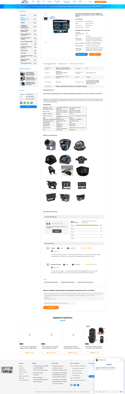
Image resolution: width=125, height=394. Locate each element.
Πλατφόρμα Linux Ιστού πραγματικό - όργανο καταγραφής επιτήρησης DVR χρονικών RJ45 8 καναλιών (59, 368)
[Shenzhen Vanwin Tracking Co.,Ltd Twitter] (71, 385)
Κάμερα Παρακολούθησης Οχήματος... (28, 19)
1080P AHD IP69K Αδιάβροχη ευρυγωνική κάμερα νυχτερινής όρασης (31, 78)
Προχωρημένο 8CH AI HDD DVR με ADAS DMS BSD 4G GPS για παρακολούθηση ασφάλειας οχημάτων (59, 375)
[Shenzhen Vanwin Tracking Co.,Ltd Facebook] (75, 385)
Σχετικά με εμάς (23, 372)
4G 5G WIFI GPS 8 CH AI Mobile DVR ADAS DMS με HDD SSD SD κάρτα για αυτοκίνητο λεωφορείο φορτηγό (59, 382)
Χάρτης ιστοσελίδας (24, 376)
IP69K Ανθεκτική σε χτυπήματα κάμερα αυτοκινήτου (30, 83)
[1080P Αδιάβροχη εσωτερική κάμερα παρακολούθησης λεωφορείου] (22, 73)
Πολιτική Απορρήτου (24, 380)
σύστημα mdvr (28, 50)
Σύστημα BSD (28, 44)
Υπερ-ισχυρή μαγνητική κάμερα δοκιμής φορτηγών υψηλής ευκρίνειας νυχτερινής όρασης (50, 348)
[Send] (121, 391)
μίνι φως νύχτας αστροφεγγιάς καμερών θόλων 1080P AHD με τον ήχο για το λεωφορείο (28, 348)
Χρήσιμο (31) (56, 251)
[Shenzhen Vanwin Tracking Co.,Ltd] (24, 2)
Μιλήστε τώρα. (100, 2)
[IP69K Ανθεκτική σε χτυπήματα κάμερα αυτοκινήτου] (22, 83)
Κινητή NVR (28, 53)
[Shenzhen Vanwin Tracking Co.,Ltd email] (21, 103)
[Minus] (121, 360)
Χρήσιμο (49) (56, 267)
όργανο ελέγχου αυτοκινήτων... (28, 31)
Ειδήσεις (21, 374)
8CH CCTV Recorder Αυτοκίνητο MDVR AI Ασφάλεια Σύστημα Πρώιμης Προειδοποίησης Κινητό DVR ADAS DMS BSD (40, 380)
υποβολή (51, 307)
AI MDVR (28, 22)
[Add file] (96, 391)
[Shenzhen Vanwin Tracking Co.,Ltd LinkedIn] (78, 385)
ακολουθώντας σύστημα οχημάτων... (28, 56)
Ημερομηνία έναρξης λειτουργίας (38, 373)
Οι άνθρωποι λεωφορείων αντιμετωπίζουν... (28, 26)
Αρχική (20, 366)
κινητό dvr (28, 15)
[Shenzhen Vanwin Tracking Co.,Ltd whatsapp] (25, 103)
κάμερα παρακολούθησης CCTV (67, 282)
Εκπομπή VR (22, 370)
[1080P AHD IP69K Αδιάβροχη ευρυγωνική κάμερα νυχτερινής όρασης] (22, 78)
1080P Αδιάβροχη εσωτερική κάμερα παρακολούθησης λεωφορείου (30, 73)
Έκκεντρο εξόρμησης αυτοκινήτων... (28, 34)
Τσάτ (28, 106)
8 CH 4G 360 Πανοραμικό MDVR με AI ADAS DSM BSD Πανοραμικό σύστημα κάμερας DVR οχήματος (40, 368)
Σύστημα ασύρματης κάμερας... (28, 38)
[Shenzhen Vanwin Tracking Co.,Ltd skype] (31, 103)
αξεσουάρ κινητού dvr (28, 63)
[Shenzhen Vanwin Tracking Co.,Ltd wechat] (28, 103)
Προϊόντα (21, 368)
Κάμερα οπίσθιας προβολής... (28, 60)
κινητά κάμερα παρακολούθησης (51, 282)
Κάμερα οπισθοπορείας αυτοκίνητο (85, 282)
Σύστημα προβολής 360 (28, 41)
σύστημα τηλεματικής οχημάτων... (28, 47)
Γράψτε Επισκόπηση (57, 232)
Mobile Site (21, 378)
